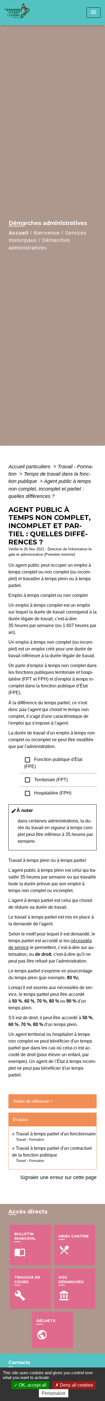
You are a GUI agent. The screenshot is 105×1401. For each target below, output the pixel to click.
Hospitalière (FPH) (47, 793)
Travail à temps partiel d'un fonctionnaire (56, 1133)
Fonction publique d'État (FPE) (53, 762)
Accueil (19, 233)
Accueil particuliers (30, 466)
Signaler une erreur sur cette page (58, 1177)
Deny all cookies (76, 1385)
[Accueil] (25, 12)
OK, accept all (32, 1385)
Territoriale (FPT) (46, 779)
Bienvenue (47, 233)
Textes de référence (31, 1101)
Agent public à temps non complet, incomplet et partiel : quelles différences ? (49, 488)
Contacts (19, 1362)
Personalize (54, 1393)
